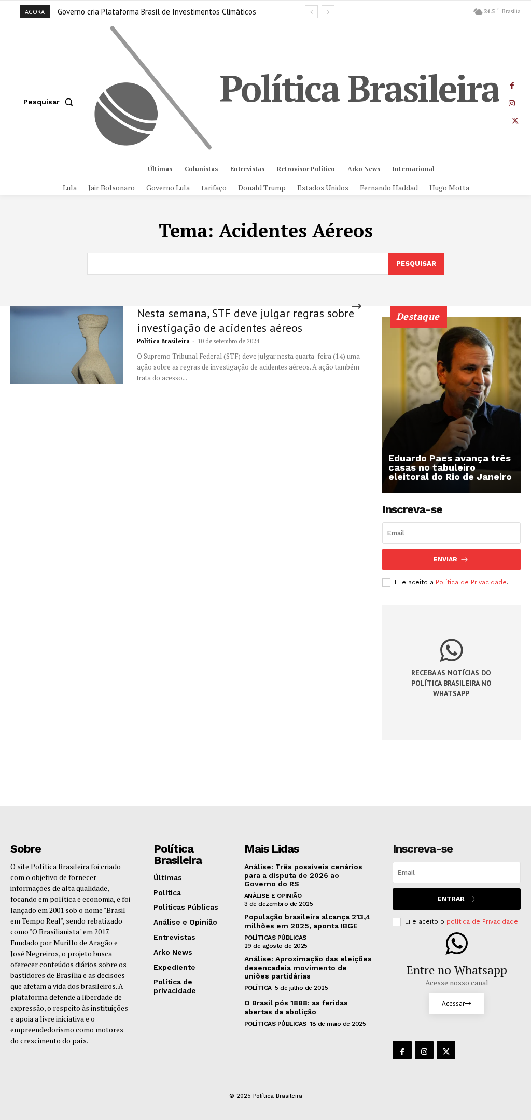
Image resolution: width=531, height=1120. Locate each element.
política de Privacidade (482, 921)
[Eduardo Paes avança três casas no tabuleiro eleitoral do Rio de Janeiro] (451, 405)
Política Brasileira (163, 341)
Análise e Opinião (273, 895)
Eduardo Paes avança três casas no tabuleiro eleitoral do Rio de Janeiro (450, 467)
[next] (328, 11)
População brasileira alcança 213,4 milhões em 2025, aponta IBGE (307, 921)
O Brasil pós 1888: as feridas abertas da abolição (296, 1007)
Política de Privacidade (471, 582)
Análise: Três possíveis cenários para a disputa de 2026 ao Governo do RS (303, 875)
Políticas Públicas (275, 937)
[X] (515, 119)
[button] (50, 101)
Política (258, 987)
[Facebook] (512, 84)
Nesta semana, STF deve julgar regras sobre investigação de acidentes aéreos (245, 320)
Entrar (451, 898)
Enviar (445, 559)
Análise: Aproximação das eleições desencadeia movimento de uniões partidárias (308, 968)
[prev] (311, 11)
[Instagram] (512, 101)
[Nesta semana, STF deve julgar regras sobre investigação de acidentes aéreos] (66, 345)
